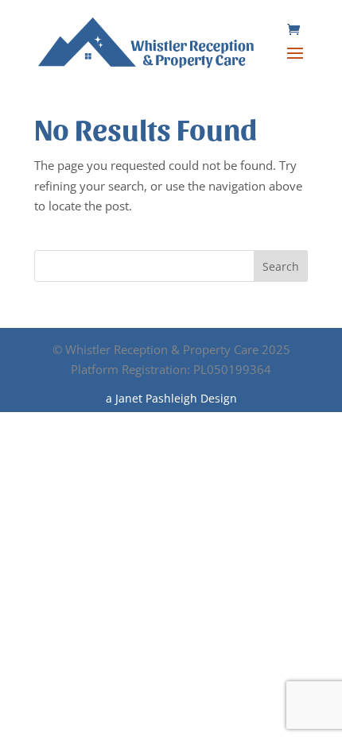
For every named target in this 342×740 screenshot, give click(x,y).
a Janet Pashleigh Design (171, 398)
